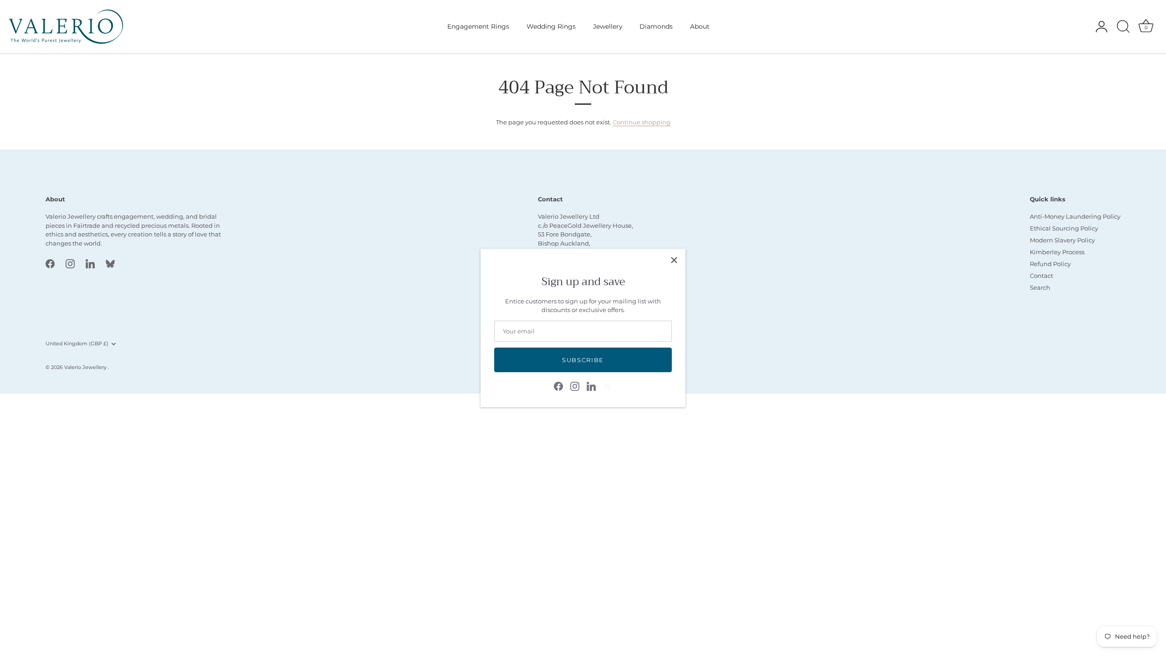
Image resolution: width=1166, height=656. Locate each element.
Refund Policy (1050, 263)
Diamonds (656, 26)
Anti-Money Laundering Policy (1075, 216)
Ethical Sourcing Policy (1064, 228)
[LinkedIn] (591, 385)
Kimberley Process (1057, 252)
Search (1040, 287)
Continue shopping (641, 122)
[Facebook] (558, 385)
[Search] (1123, 27)
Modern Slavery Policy (1062, 240)
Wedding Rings (551, 26)
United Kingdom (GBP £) (77, 344)
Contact (1041, 275)
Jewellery (608, 26)
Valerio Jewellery (86, 367)
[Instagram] (574, 385)
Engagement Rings (478, 26)
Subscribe (583, 360)
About (700, 26)
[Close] (674, 260)
